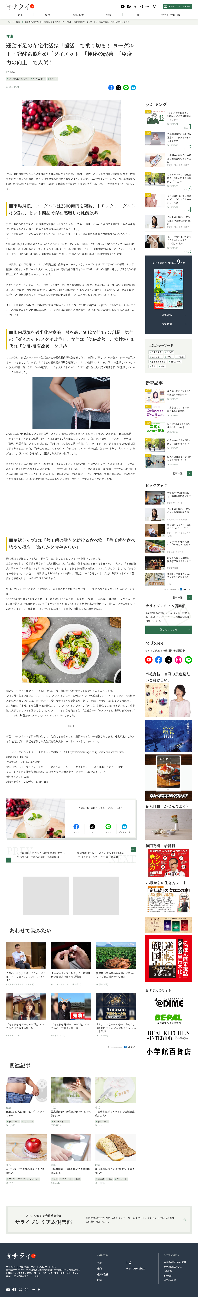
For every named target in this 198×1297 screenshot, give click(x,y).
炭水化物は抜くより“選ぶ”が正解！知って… (115, 1171)
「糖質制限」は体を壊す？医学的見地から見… (70, 1171)
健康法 (101, 1179)
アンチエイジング (19, 78)
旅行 (47, 15)
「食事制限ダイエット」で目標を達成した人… (115, 1113)
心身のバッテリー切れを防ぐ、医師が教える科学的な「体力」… (179, 178)
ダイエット (39, 78)
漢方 (163, 366)
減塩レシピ (156, 356)
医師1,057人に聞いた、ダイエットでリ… (25, 1113)
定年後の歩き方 (158, 361)
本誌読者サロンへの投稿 (175, 1262)
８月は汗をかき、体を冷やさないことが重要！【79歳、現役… (179, 240)
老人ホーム (176, 361)
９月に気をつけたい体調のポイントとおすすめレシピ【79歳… (179, 199)
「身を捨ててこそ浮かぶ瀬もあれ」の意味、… (179, 409)
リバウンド (28, 1121)
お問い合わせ (170, 1280)
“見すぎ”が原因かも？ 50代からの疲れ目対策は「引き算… (179, 116)
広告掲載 (168, 1271)
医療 (78, 1179)
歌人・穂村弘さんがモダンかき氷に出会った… (179, 458)
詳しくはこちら (168, 629)
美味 (19, 15)
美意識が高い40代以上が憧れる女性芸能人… (71, 1113)
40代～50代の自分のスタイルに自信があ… (25, 1171)
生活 (136, 15)
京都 (153, 366)
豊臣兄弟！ (156, 352)
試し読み (167, 315)
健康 (108, 15)
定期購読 (167, 324)
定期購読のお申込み (173, 1266)
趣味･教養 (78, 15)
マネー (170, 356)
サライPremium (135, 1268)
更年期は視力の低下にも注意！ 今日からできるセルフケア (179, 137)
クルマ (170, 352)
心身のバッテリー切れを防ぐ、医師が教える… (179, 442)
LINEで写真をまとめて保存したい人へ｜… (178, 425)
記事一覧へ (179, 473)
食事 (110, 1179)
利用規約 (168, 1275)
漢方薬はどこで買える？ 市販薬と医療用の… (179, 393)
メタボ (53, 78)
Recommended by (116, 1047)
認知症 (181, 356)
